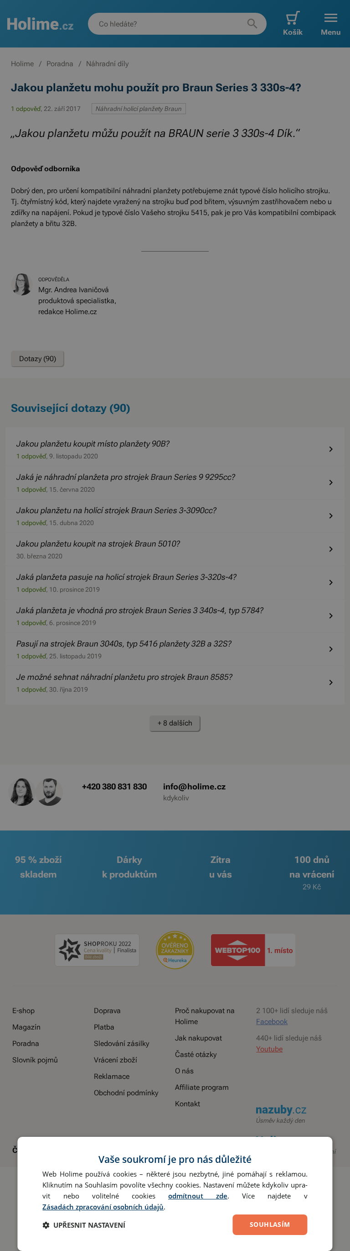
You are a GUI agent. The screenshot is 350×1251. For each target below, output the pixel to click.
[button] (83, 1225)
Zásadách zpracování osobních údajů (103, 1206)
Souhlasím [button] (270, 1224)
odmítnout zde (197, 1195)
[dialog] (174, 1194)
